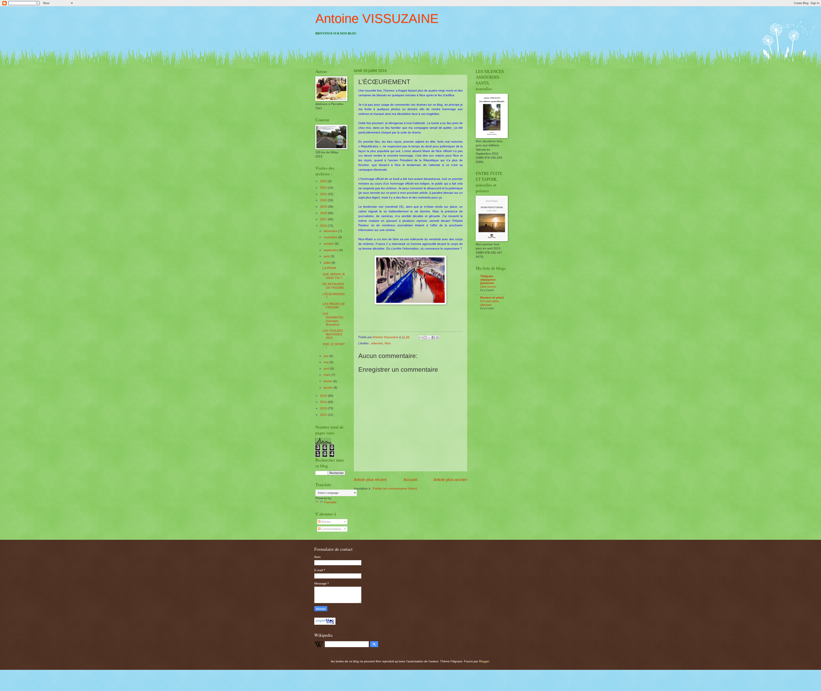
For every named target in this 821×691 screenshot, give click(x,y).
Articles (325, 521)
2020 (324, 200)
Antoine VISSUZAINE (377, 18)
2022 (324, 187)
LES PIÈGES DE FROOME (334, 305)
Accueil (410, 479)
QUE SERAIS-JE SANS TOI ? (334, 276)
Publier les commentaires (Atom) (395, 488)
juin (326, 356)
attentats (377, 343)
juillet (327, 262)
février (328, 381)
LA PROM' (330, 268)
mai (326, 362)
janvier (329, 387)
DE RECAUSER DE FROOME (333, 286)
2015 (324, 395)
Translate (330, 502)
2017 (324, 219)
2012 (324, 414)
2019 (324, 206)
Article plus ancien (450, 479)
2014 (324, 402)
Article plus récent (370, 479)
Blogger (484, 661)
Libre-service (488, 286)
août (327, 256)
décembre (331, 231)
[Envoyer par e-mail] (421, 337)
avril (327, 368)
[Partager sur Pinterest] (437, 337)
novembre (331, 237)
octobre (329, 243)
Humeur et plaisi (492, 297)
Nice (388, 343)
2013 (324, 408)
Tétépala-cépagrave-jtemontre (488, 280)
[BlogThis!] (425, 337)
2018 (324, 213)
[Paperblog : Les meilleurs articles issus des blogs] (324, 623)
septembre (331, 250)
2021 (324, 194)
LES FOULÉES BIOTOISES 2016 (333, 334)
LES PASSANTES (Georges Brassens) (333, 319)
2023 (324, 181)
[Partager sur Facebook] (433, 337)
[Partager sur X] (429, 337)
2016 (324, 225)
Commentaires (330, 529)
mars (327, 374)
